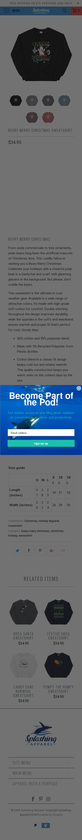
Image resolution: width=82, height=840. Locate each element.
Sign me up (41, 443)
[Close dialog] (79, 388)
